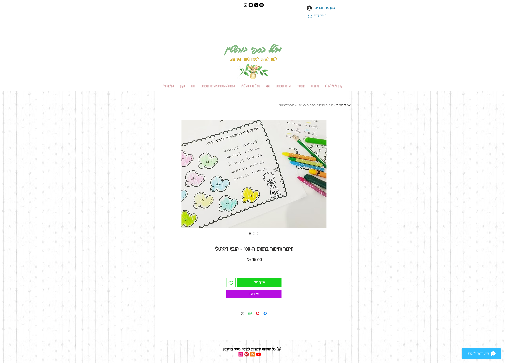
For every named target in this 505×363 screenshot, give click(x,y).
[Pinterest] (256, 5)
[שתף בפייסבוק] (265, 313)
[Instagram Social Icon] (240, 354)
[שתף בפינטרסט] (257, 313)
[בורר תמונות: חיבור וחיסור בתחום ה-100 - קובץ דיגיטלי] (250, 233)
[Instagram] (261, 5)
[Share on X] (242, 313)
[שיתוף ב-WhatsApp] (250, 313)
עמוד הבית (343, 106)
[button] (319, 15)
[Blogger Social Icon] (252, 354)
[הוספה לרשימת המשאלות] (231, 282)
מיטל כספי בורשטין (253, 49)
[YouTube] (251, 5)
